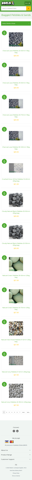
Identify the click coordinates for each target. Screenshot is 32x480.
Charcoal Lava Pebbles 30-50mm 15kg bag (16, 84)
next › (23, 412)
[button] (16, 450)
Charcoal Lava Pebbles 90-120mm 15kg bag (16, 148)
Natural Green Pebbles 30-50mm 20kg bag (16, 276)
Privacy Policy (16, 473)
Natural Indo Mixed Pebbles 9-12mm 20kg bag (16, 340)
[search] (28, 8)
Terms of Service (16, 476)
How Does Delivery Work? (16, 470)
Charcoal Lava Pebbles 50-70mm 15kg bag (16, 116)
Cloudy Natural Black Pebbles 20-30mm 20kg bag (16, 244)
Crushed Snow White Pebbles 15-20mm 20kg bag (16, 180)
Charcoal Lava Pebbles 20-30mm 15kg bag (16, 51)
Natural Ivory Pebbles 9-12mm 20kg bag (16, 372)
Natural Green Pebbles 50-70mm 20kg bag (16, 308)
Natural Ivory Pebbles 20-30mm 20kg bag (16, 402)
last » (28, 412)
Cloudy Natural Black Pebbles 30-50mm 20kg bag (16, 212)
